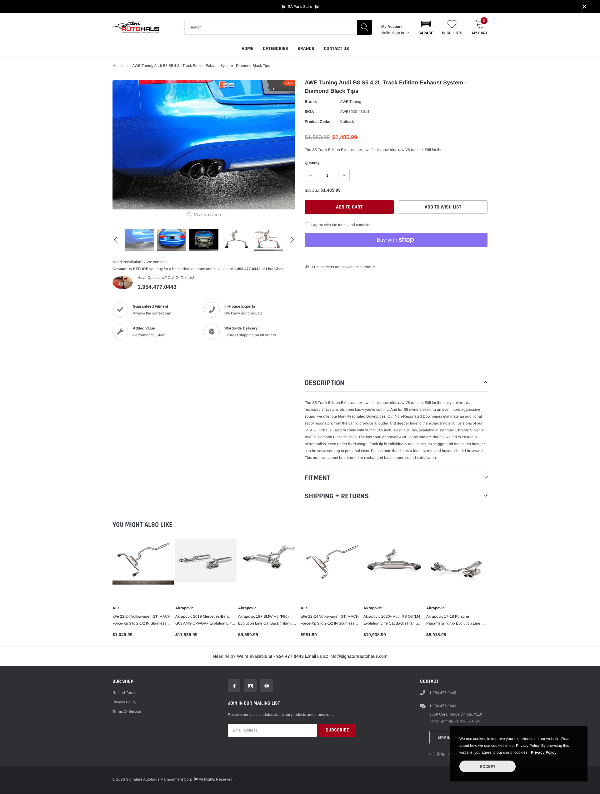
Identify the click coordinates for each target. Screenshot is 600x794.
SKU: (309, 111)
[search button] (364, 27)
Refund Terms (124, 693)
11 (314, 267)
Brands (306, 48)
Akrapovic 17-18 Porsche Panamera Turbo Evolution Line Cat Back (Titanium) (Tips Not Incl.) (456, 620)
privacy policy (544, 752)
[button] (425, 27)
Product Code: (317, 121)
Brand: (311, 101)
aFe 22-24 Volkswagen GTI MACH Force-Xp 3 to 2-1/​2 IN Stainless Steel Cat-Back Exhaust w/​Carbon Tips (141, 620)
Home (247, 48)
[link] (139, 240)
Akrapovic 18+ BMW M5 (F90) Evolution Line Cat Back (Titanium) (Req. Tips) (267, 620)
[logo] (135, 27)
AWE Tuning (350, 101)
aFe (116, 608)
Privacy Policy (124, 702)
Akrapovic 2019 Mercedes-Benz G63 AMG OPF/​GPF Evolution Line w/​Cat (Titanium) (204, 620)
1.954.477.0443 (247, 269)
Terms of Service (126, 711)
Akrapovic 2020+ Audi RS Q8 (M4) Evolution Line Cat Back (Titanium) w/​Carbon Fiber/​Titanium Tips (392, 620)
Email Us (447, 737)
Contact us (336, 48)
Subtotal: (312, 190)
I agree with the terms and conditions (341, 225)
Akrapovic (184, 608)
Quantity (312, 163)
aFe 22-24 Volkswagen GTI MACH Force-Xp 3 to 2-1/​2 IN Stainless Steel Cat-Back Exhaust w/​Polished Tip (330, 620)
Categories (275, 48)
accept (487, 766)
